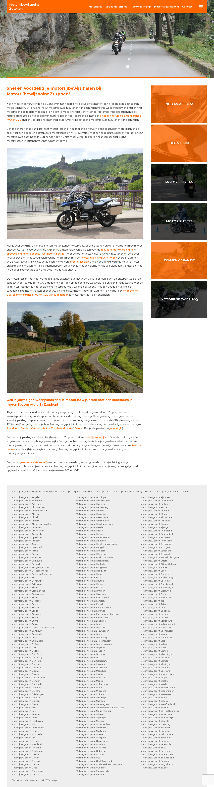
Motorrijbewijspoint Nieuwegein (92, 704)
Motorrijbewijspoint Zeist (153, 747)
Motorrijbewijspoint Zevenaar (156, 751)
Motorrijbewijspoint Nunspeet (91, 737)
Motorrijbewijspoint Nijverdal (90, 721)
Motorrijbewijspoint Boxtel (25, 604)
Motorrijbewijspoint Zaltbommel (157, 734)
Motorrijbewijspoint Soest (153, 571)
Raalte (46, 428)
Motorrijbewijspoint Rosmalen (156, 537)
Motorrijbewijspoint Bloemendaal (28, 591)
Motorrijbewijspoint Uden (153, 607)
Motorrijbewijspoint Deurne (26, 664)
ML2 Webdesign (49, 780)
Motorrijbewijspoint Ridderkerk (156, 517)
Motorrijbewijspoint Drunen (26, 701)
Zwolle (78, 428)
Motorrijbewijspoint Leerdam (90, 627)
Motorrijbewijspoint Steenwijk (156, 591)
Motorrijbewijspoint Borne (25, 597)
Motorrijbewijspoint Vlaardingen (157, 654)
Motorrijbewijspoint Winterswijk (157, 717)
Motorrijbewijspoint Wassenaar (156, 694)
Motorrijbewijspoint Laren (89, 624)
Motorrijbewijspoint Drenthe (26, 691)
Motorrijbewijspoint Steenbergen (157, 587)
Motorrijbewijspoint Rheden (155, 510)
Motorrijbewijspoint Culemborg (27, 641)
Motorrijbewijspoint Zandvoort (156, 737)
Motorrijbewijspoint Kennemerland (94, 607)
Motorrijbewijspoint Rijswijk (154, 527)
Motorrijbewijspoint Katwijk (89, 604)
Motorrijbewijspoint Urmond (155, 614)
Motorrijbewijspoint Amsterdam (28, 534)
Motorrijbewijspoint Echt (24, 707)
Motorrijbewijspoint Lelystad (90, 647)
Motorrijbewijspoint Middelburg (92, 684)
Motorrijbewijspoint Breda (25, 611)
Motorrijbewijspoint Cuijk (24, 637)
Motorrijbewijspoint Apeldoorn (27, 537)
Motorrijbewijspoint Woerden (155, 721)
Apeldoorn (13, 428)
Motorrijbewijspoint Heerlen (90, 527)
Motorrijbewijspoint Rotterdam (156, 540)
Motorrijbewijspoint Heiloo (89, 534)
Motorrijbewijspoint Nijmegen (91, 717)
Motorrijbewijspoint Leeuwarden (92, 631)
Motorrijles (66, 491)
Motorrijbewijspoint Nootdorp (91, 731)
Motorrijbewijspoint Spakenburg (157, 577)
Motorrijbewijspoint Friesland (26, 747)
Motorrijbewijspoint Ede (24, 711)
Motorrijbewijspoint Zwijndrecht (157, 764)
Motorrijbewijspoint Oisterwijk (91, 747)
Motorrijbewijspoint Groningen (91, 497)
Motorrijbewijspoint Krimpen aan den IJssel (97, 614)
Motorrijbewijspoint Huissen (90, 584)
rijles (95, 6)
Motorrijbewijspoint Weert (154, 697)
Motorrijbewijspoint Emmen (26, 731)
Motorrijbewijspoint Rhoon (154, 514)
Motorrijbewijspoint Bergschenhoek (30, 571)
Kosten (148, 491)
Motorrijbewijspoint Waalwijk (155, 684)
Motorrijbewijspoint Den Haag (27, 657)
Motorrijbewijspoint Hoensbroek (92, 560)
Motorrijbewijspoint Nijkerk (89, 714)
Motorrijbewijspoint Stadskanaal (157, 584)
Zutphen (24, 7)
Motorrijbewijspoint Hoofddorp (91, 564)
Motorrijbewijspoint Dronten (26, 697)
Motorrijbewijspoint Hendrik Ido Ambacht (97, 544)
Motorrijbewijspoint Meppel (89, 681)
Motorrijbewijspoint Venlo (154, 647)
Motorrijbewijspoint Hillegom (90, 550)
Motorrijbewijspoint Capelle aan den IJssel (33, 627)
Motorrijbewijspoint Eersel (25, 717)
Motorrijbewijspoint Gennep (26, 764)
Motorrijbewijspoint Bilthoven (27, 584)
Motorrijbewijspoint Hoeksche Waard (95, 557)
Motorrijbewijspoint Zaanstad (155, 731)
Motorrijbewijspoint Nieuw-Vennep (93, 711)
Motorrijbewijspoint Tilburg (154, 604)
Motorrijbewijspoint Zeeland (155, 741)
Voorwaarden (32, 780)
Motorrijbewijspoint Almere (25, 520)
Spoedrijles (116, 6)
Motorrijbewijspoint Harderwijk (91, 510)
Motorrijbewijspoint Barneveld (27, 560)
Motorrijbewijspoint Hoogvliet (91, 571)
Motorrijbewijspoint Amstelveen (28, 530)
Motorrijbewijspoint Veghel (154, 634)
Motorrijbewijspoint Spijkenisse (156, 581)
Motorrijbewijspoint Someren (155, 574)
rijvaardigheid (166, 6)
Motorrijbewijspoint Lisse (88, 657)
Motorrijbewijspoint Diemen (26, 674)
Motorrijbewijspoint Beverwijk (27, 581)
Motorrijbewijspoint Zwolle (154, 767)
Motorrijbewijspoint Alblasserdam (28, 507)
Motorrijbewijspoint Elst (23, 724)
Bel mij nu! (179, 143)
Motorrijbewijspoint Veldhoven (156, 637)
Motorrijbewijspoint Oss (88, 757)
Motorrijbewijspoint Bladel (25, 587)
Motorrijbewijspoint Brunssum (27, 614)
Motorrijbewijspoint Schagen (155, 547)
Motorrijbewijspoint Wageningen (157, 691)
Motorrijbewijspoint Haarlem (90, 504)
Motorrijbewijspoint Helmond (91, 540)
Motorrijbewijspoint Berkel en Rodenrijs (32, 574)
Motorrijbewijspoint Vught (154, 677)
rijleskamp (140, 6)
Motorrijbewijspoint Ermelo (25, 741)
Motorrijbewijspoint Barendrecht (28, 557)
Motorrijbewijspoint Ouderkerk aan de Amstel (99, 764)
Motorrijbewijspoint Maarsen (90, 664)
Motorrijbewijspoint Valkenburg (156, 621)
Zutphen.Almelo (61, 428)
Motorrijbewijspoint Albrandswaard (29, 510)
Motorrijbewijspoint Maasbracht (92, 667)
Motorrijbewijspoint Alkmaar (26, 514)
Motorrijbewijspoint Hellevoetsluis (93, 537)
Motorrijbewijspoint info (167, 491)
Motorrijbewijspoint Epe (24, 737)
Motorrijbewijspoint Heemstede (92, 517)
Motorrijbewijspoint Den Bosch (27, 654)
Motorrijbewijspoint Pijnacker (155, 497)
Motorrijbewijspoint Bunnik (25, 621)
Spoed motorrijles (83, 491)
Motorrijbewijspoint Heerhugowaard (94, 524)
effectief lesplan (79, 261)
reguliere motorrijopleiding (117, 249)
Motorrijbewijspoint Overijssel (91, 767)
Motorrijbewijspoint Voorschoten (157, 674)
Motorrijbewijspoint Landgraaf (91, 621)
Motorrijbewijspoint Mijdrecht (91, 691)
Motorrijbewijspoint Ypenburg (156, 724)
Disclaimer (17, 780)
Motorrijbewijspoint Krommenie (92, 617)
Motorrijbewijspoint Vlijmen (155, 661)
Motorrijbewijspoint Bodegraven (28, 594)
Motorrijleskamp (103, 491)
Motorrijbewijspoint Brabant (26, 607)
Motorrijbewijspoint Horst (89, 577)
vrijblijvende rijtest (97, 437)
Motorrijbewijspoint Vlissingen (156, 664)
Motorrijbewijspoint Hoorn (89, 574)
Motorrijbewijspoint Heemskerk (92, 514)
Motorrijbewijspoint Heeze (89, 530)
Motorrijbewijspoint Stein (153, 594)
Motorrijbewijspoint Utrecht (155, 617)
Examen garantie (179, 260)
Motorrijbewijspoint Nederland (27, 500)
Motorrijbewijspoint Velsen (154, 644)
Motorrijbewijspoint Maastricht (91, 674)
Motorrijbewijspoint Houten (90, 581)
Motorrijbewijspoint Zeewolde (156, 744)
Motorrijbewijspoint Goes (24, 767)
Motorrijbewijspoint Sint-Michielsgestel (160, 557)
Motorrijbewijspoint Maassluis (91, 671)
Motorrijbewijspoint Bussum (26, 624)
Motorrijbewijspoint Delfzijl (25, 651)
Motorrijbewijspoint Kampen (90, 601)
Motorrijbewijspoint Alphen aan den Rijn (32, 524)
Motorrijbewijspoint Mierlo (89, 687)
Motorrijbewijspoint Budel (25, 617)
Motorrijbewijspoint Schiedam (156, 550)
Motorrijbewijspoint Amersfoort (28, 527)
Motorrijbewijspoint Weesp (154, 701)
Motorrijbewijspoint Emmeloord (28, 727)
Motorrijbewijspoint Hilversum (91, 554)
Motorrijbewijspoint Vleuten (155, 657)
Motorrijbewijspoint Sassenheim (157, 544)
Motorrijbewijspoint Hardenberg (92, 507)
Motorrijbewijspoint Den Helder (27, 661)
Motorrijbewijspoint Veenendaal (157, 631)
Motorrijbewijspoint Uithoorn (155, 611)
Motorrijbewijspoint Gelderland (27, 751)
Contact (187, 6)
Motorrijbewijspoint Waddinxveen (158, 687)
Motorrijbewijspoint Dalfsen (25, 644)
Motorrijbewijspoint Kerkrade (90, 611)
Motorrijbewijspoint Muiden (90, 694)
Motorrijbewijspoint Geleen (25, 757)
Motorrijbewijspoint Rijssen (154, 524)
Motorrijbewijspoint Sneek (154, 567)
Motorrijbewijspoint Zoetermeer (157, 754)
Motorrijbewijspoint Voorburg (155, 671)
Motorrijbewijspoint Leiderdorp (91, 637)
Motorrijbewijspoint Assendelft (27, 547)
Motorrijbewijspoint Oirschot (90, 744)
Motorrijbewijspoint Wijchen (155, 707)
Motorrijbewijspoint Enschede (27, 734)
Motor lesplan (179, 182)
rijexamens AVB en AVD (33, 462)
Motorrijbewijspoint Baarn (25, 554)
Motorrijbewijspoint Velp (153, 641)
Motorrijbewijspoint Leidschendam (93, 641)
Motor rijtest (179, 221)
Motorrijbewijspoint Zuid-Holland (157, 757)
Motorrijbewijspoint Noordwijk (91, 727)
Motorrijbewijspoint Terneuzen (156, 597)
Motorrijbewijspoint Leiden (89, 634)
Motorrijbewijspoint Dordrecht (27, 684)
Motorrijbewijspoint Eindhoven (27, 721)
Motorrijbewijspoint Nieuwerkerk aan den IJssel (100, 707)
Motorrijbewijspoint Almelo (25, 517)
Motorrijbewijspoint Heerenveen (92, 520)
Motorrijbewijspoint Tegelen (26, 497)
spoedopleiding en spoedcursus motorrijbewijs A (36, 253)
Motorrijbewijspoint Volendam (156, 667)
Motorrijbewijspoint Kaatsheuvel (92, 597)
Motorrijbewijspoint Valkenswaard (158, 624)
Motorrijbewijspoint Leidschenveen (94, 644)
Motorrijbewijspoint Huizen (89, 587)
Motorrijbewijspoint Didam (25, 671)
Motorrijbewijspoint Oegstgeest (92, 741)
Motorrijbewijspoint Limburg (90, 654)
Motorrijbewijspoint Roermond (156, 530)
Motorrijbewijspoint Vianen (154, 651)
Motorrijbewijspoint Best (24, 577)
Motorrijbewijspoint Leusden (90, 651)
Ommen (36, 428)
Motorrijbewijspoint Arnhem (26, 540)
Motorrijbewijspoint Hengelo (90, 547)
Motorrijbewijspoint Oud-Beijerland (94, 761)
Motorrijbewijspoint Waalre (154, 681)
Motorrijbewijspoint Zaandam (156, 727)
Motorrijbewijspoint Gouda (25, 774)
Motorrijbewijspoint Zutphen (26, 491)
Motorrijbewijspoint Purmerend (157, 500)
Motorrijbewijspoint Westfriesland (158, 704)
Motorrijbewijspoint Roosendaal (157, 534)
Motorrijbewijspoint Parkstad (90, 774)
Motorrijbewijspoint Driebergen (28, 694)
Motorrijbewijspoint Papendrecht (93, 771)
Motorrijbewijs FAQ (179, 299)
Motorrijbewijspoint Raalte (154, 507)
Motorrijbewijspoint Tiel (153, 601)
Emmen (25, 428)
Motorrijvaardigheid (124, 491)
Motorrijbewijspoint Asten (25, 550)
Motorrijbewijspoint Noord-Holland (93, 724)
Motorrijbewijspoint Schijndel (155, 554)
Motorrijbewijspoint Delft (24, 647)
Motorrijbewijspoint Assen (25, 544)
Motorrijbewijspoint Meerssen (91, 677)
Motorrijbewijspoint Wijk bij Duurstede (160, 711)
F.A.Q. (139, 491)
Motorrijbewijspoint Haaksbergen (93, 500)
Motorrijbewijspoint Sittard (154, 560)
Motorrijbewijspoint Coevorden (27, 634)
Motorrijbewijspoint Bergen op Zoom (30, 567)
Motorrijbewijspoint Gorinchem (27, 771)
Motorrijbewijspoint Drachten (26, 687)
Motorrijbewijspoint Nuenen (90, 734)
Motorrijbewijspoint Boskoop (26, 601)
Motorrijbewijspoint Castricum (27, 631)
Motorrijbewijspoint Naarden (90, 701)
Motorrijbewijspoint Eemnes (26, 714)
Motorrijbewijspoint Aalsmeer (27, 504)
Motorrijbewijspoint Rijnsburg (155, 520)
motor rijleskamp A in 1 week (99, 257)
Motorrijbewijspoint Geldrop (26, 754)
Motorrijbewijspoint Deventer (27, 667)
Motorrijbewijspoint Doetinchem (28, 677)
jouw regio (116, 428)
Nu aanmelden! (179, 104)
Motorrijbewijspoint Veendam (156, 627)
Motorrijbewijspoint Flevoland (27, 744)
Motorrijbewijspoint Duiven (25, 704)
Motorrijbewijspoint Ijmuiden (90, 591)
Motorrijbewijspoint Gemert (26, 761)
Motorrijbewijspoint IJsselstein (91, 594)
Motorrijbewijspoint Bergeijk (26, 564)
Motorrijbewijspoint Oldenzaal (91, 751)
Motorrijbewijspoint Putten (154, 504)
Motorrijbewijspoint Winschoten (157, 714)
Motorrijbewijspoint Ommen (90, 754)
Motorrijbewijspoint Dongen (26, 681)
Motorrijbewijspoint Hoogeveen (92, 567)
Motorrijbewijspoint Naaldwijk (91, 697)
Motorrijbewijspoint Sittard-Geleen (158, 564)
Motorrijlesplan (50, 491)
